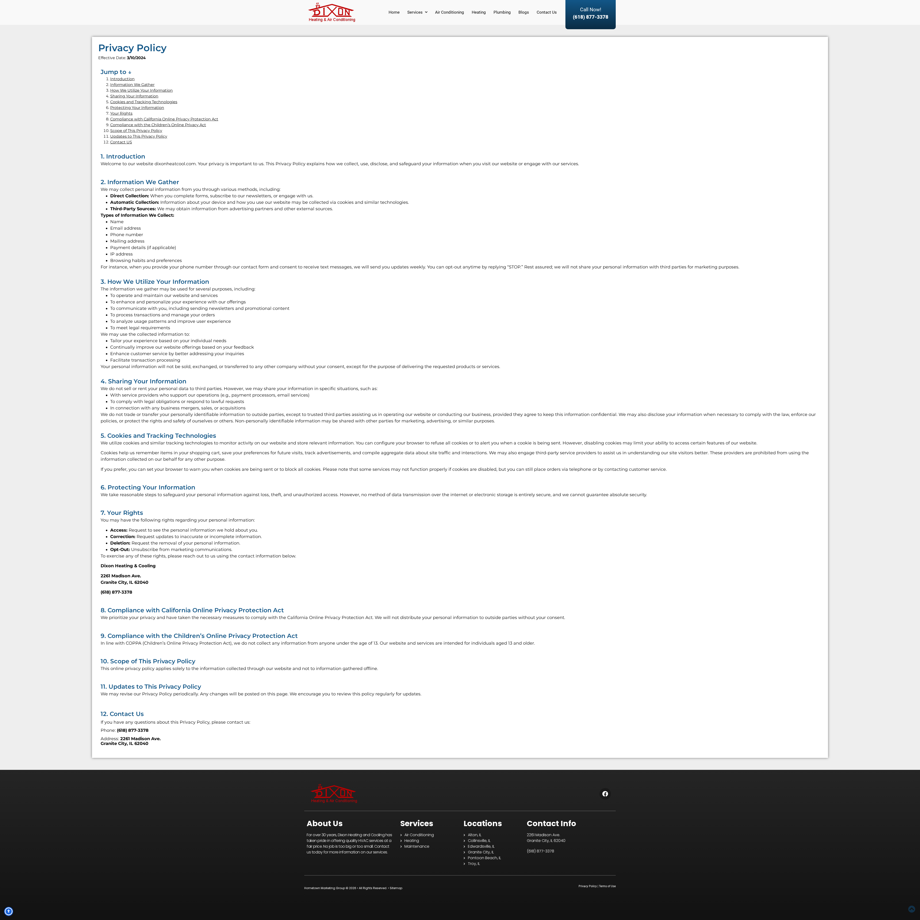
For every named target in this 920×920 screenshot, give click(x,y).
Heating (479, 12)
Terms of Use (607, 886)
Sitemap (396, 888)
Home (394, 12)
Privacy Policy (588, 886)
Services (415, 12)
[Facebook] (605, 794)
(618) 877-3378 (590, 17)
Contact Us (547, 12)
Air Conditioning (449, 12)
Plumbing (502, 12)
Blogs (523, 12)
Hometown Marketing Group (324, 888)
